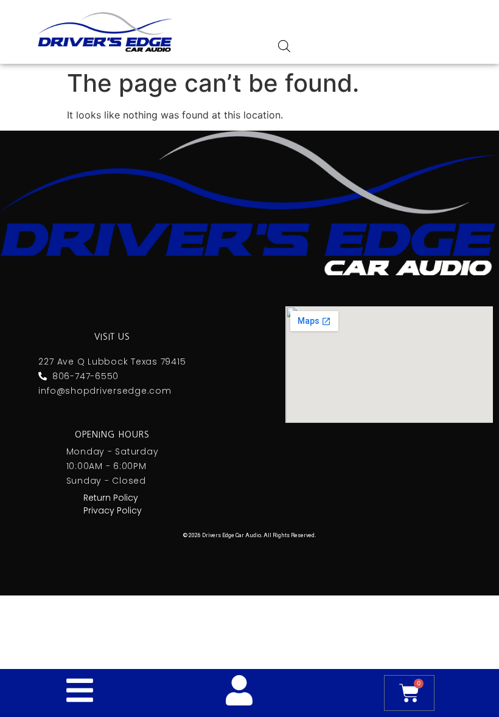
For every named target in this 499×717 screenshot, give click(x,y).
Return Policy (110, 498)
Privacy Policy (112, 510)
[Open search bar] (284, 46)
